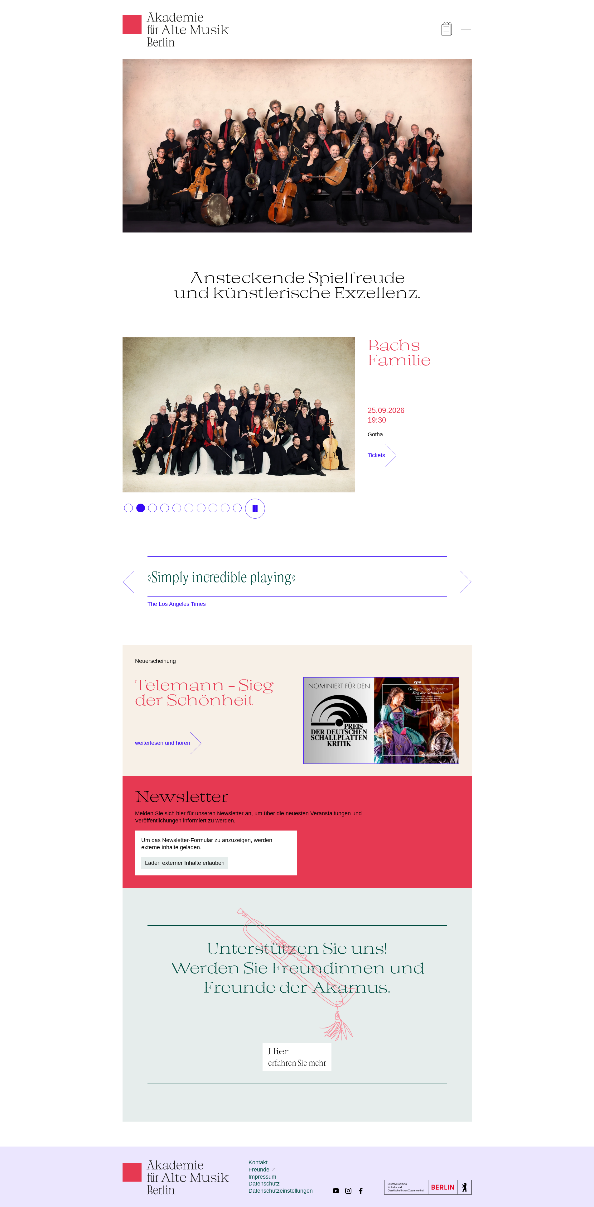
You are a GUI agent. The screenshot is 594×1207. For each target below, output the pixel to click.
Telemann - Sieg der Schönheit (204, 692)
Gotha (375, 434)
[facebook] (361, 1191)
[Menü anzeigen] (466, 29)
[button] (128, 508)
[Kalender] (446, 29)
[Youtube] (336, 1191)
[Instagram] (348, 1191)
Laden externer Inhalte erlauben (185, 863)
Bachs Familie (399, 352)
